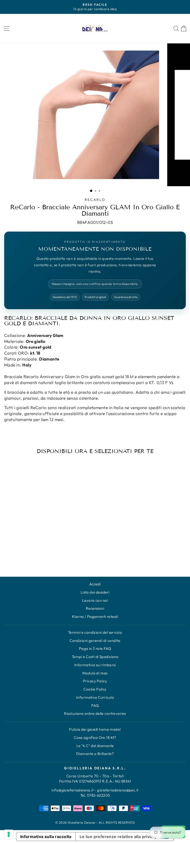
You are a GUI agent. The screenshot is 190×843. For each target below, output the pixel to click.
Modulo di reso (95, 673)
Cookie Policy (95, 689)
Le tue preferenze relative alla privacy (118, 836)
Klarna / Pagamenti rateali (95, 616)
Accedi (95, 584)
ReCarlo (95, 199)
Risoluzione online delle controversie (95, 713)
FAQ (95, 705)
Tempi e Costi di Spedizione (95, 656)
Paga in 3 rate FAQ (95, 648)
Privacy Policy (95, 681)
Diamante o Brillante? (95, 753)
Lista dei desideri (95, 592)
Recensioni (95, 608)
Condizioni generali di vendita (95, 640)
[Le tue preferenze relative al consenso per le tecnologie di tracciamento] (8, 834)
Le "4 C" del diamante (95, 745)
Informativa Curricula (95, 697)
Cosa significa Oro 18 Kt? (95, 737)
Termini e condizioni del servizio (95, 632)
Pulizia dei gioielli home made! (95, 729)
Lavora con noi (95, 600)
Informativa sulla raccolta (45, 836)
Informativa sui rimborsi (95, 664)
